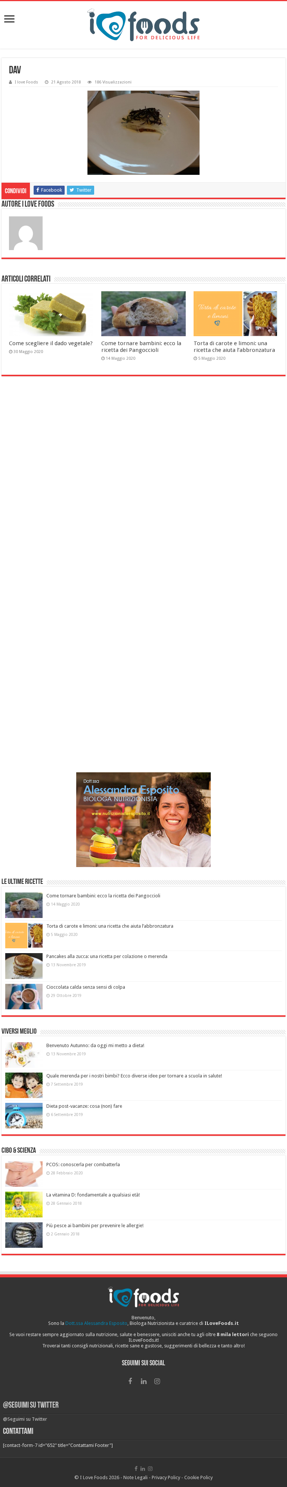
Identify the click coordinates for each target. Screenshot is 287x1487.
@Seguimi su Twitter (31, 1405)
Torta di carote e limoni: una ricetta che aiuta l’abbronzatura (234, 346)
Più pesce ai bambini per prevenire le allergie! (95, 1225)
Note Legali (135, 1477)
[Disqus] (143, 484)
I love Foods (26, 82)
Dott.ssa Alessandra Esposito (96, 1323)
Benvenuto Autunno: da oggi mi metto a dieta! (95, 1045)
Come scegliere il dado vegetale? (51, 343)
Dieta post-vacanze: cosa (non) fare (84, 1106)
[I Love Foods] (143, 25)
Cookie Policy (198, 1477)
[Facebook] (130, 1381)
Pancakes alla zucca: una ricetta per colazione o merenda (106, 956)
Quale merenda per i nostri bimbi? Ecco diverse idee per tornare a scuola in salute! (134, 1076)
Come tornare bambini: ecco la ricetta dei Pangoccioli (141, 346)
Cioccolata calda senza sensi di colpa (85, 987)
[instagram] (157, 1381)
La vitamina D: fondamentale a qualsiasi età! (93, 1195)
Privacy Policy (166, 1477)
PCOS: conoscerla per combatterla (83, 1164)
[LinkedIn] (143, 1381)
